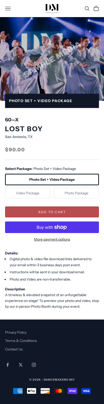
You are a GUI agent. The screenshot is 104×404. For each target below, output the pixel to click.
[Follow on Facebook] (7, 364)
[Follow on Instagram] (33, 364)
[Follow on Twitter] (20, 364)
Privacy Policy (16, 332)
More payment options (52, 239)
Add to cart (52, 212)
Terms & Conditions (21, 340)
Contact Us (14, 349)
